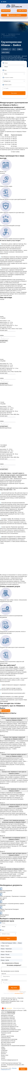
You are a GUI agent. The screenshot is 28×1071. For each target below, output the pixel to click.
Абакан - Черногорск (6, 948)
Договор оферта (4, 915)
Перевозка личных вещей (8, 1013)
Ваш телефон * (5, 979)
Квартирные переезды (7, 1015)
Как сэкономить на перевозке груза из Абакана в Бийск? (14, 838)
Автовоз (3, 1034)
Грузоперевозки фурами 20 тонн (9, 1026)
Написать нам (11, 1012)
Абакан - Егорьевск (6, 957)
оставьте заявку (15, 151)
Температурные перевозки (8, 1028)
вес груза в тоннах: (8, 77)
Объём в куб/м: (7, 84)
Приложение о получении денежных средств (12, 903)
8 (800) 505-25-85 (6, 10)
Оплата (3, 1058)
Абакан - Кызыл (5, 945)
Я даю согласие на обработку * (13, 993)
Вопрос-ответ (4, 1055)
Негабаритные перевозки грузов (9, 1031)
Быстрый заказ (6, 710)
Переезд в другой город (7, 1036)
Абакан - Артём (5, 960)
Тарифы (3, 1048)
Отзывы (3, 1056)
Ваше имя (4, 973)
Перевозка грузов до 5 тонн (8, 1023)
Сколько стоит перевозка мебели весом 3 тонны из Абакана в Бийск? (14, 755)
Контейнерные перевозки (8, 256)
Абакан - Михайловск (6, 951)
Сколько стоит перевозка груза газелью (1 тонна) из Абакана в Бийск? (14, 719)
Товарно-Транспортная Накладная (9, 909)
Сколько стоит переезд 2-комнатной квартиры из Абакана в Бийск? (14, 738)
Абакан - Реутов (5, 954)
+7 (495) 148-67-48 (21, 10)
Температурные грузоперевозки (10, 268)
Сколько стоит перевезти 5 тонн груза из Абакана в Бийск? (14, 772)
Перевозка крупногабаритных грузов (11, 1029)
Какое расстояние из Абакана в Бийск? (12, 869)
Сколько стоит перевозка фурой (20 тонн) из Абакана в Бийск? (14, 805)
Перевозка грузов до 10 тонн (8, 1025)
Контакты (3, 1053)
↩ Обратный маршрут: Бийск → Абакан (11, 943)
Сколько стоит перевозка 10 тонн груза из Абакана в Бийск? (14, 789)
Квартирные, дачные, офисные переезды (12, 244)
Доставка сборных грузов (8, 1042)
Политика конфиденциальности (9, 1060)
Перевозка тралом (6, 1032)
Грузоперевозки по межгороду (9, 1039)
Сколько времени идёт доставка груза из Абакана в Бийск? (14, 854)
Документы (4, 1052)
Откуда (6, 63)
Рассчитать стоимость (15, 15)
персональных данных (19, 993)
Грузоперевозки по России (8, 1040)
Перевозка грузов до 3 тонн (8, 1021)
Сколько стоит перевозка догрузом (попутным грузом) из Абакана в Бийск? (14, 821)
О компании (4, 1050)
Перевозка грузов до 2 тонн (8, 1020)
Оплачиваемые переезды (8, 1018)
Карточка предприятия (6, 890)
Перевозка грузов (6, 1037)
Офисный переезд (6, 1044)
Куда (5, 70)
